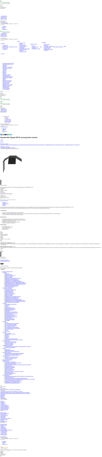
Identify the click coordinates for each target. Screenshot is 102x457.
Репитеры (12, 144)
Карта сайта (2, 397)
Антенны (25, 144)
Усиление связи (3, 414)
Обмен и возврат (3, 425)
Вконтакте (4, 26)
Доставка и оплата (3, 424)
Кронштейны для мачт (4, 147)
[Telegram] (11, 134)
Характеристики (6, 203)
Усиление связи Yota (4, 409)
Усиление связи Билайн (4, 405)
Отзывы (4, 205)
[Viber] (7, 134)
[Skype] (10, 134)
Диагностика (2, 417)
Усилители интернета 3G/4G (5, 144)
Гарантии (4, 204)
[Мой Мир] (4, 134)
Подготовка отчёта (3, 419)
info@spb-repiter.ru (4, 22)
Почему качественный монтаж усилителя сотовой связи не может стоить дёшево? (15, 393)
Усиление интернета (4, 415)
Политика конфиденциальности (6, 429)
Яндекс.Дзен (5, 29)
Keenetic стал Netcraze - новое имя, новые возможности (10, 389)
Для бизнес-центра (3, 404)
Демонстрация (3, 416)
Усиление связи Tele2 (4, 408)
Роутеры (28, 144)
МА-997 (11, 212)
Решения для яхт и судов (62, 144)
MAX (4, 28)
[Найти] (1, 5)
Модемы (31, 144)
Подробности (2, 192)
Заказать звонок (7, 122)
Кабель (50, 144)
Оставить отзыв (3, 398)
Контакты (2, 396)
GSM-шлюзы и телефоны (44, 144)
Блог (1, 387)
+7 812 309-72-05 (4, 33)
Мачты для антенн (12, 147)
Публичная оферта (3, 430)
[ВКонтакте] (1, 134)
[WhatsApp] (8, 134)
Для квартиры (3, 402)
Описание (4, 202)
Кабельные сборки (3, 421)
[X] (5, 134)
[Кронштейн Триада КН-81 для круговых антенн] (12, 175)
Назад (7, 117)
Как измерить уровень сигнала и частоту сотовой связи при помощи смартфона (14, 392)
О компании (2, 394)
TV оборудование (76, 144)
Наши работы (2, 395)
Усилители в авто (55, 144)
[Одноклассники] (2, 134)
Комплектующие (70, 144)
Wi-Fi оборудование (36, 144)
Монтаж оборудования (4, 413)
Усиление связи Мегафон (5, 407)
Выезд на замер (3, 412)
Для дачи (2, 401)
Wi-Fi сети (2, 420)
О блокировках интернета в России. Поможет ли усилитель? (11, 391)
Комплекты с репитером (18, 144)
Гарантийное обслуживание (5, 418)
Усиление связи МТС (4, 406)
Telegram (4, 27)
